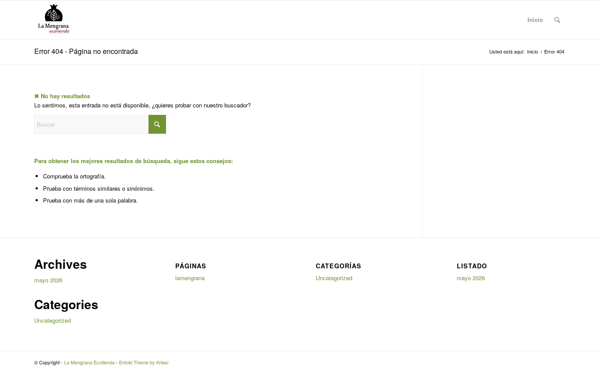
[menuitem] (557, 19)
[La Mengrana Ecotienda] (53, 19)
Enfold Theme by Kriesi (143, 362)
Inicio (535, 19)
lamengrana (190, 278)
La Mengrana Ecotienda (89, 362)
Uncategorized (52, 320)
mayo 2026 (48, 280)
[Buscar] (557, 19)
